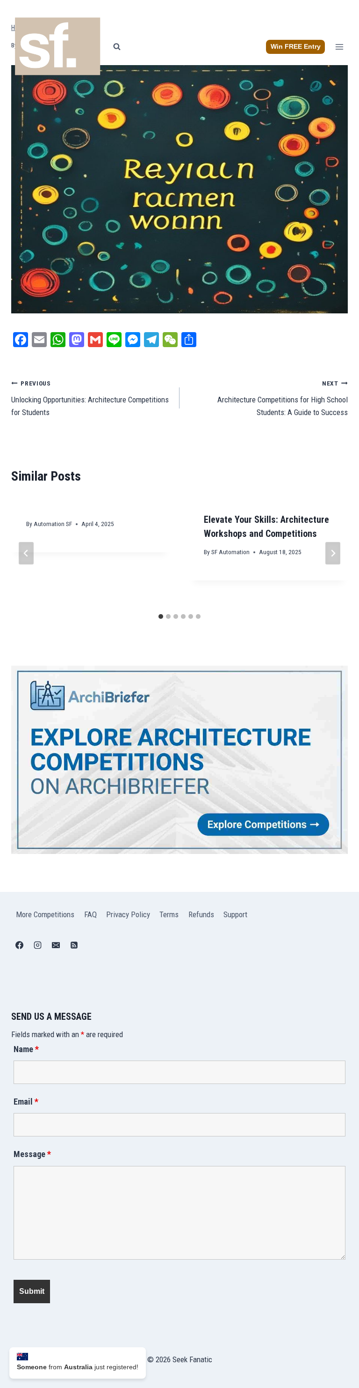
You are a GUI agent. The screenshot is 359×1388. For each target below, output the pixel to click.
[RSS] (74, 945)
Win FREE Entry (296, 46)
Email (26, 1101)
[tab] (160, 616)
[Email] (56, 945)
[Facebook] (19, 945)
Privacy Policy (128, 914)
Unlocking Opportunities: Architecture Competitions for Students (90, 398)
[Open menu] (339, 46)
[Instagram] (37, 945)
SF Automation (230, 552)
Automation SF (53, 523)
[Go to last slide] (26, 553)
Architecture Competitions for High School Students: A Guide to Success (282, 398)
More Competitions (45, 914)
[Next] (332, 553)
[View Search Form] (116, 46)
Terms (169, 914)
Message (32, 1154)
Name (26, 1049)
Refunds (201, 914)
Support (235, 914)
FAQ (90, 914)
